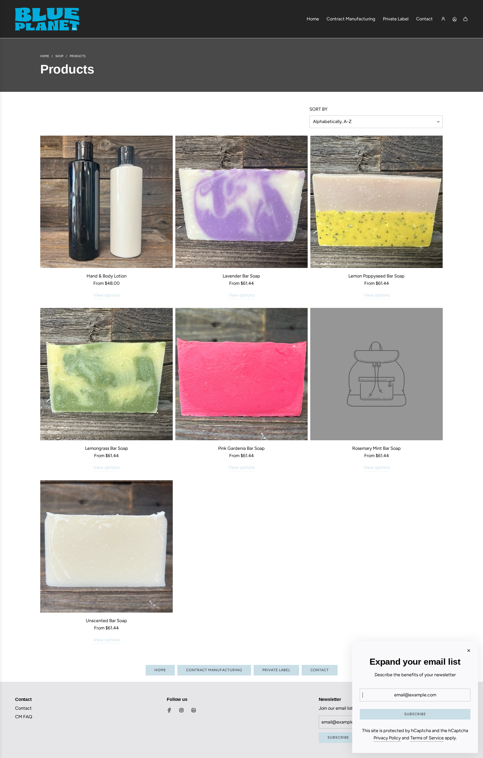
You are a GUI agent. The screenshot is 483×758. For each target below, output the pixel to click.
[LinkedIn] (193, 710)
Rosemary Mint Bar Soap (376, 448)
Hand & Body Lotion (107, 276)
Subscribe (338, 737)
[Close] (468, 650)
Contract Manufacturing (214, 670)
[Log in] (443, 18)
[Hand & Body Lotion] (106, 202)
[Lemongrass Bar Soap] (106, 374)
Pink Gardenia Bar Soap (241, 448)
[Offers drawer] (454, 18)
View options (106, 295)
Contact (319, 670)
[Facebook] (169, 710)
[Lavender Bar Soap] (241, 202)
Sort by (318, 109)
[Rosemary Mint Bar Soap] (376, 374)
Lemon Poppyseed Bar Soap (376, 276)
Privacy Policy (387, 738)
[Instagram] (181, 710)
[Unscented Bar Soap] (106, 546)
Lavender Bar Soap (241, 276)
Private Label (276, 670)
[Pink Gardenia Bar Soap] (241, 374)
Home (160, 670)
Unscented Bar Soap (106, 620)
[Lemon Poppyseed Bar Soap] (376, 202)
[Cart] (465, 18)
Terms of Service (427, 738)
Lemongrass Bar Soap (106, 448)
